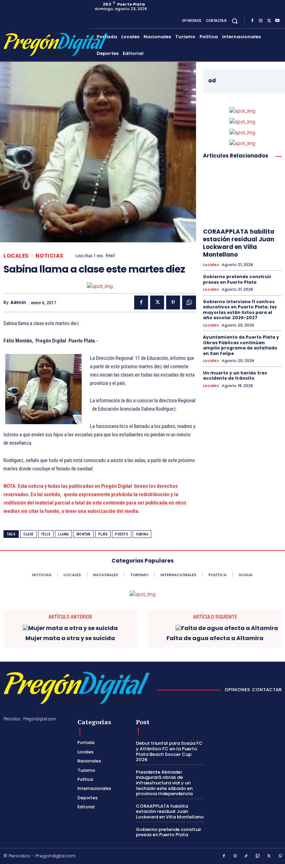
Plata (103, 534)
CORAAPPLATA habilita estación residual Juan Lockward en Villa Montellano (238, 243)
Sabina (142, 534)
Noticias (49, 255)
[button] (234, 20)
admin (18, 302)
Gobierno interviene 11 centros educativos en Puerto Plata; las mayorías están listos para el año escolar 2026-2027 (240, 310)
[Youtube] (277, 21)
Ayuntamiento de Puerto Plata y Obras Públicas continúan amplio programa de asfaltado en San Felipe (241, 345)
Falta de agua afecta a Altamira (214, 638)
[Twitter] (269, 21)
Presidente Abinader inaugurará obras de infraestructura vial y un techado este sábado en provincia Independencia (164, 783)
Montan (83, 534)
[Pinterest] (173, 302)
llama (63, 534)
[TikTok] (246, 856)
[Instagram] (260, 21)
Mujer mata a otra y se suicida (70, 638)
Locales (16, 255)
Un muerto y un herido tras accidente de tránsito (235, 375)
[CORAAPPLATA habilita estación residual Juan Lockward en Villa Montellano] (242, 194)
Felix (46, 534)
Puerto (121, 534)
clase (28, 534)
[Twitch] (258, 856)
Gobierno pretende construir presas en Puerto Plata (237, 279)
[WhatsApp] (189, 302)
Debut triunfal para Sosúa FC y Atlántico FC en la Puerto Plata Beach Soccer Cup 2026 (169, 751)
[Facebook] (252, 21)
